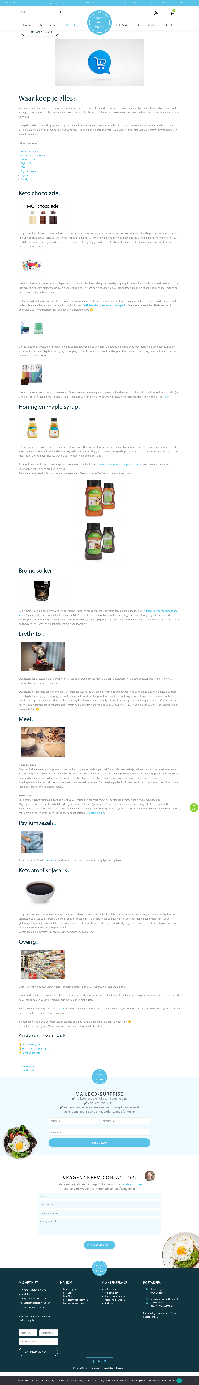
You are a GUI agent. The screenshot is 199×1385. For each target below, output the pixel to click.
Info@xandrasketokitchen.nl (164, 1299)
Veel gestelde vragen (115, 1299)
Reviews (109, 1303)
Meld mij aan (99, 1142)
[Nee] (195, 1380)
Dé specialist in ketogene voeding (60, 3)
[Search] (61, 12)
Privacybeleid (107, 1368)
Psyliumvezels (28, 171)
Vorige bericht (26, 1066)
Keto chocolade (29, 151)
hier (49, 683)
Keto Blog (68, 1292)
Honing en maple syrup (33, 155)
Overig (24, 179)
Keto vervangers (31, 1044)
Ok (179, 1380)
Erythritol (26, 163)
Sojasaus (25, 175)
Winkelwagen (111, 1292)
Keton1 (167, 396)
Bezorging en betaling (115, 1296)
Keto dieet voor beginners (75, 1299)
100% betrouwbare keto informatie (100, 3)
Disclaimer (120, 1368)
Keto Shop (68, 1296)
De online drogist (95, 813)
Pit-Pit (50, 860)
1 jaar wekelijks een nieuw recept (138, 3)
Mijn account (111, 1289)
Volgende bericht (28, 1070)
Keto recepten (70, 1289)
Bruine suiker (28, 159)
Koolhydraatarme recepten (76, 1303)
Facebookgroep (131, 1184)
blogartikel (59, 1008)
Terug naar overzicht (40, 32)
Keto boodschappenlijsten (36, 1048)
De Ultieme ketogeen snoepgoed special (104, 305)
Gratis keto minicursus (16, 3)
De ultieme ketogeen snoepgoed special (119, 464)
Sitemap (95, 1368)
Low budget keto (31, 1052)
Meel (23, 167)
